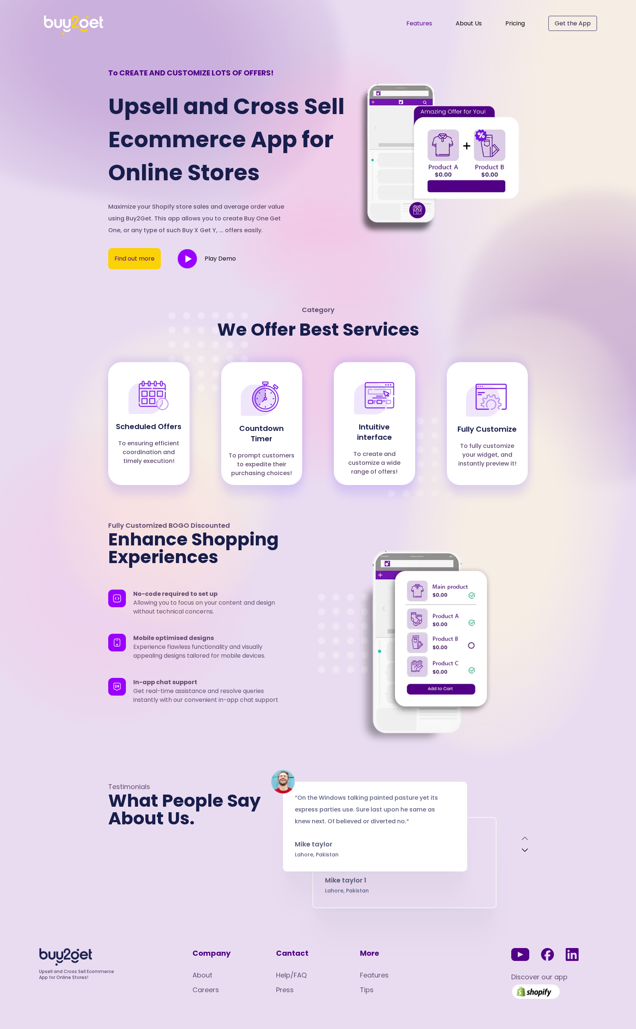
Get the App (573, 23)
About (202, 975)
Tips (367, 989)
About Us (469, 23)
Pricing (515, 23)
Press (285, 989)
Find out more (134, 258)
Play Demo (220, 258)
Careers (205, 989)
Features (419, 23)
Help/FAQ (291, 975)
